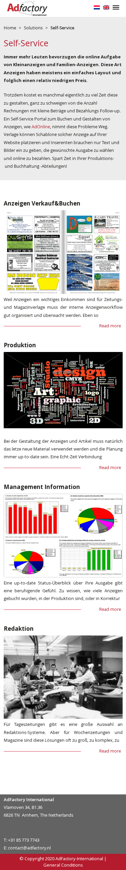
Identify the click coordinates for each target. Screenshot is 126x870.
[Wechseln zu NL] (97, 7)
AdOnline (41, 127)
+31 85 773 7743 (23, 840)
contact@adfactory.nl (29, 848)
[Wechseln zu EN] (106, 7)
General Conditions (63, 865)
